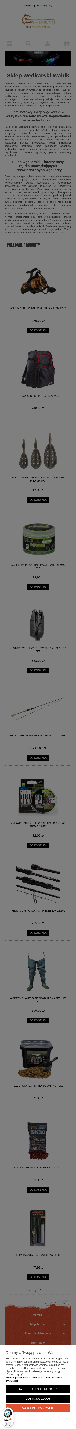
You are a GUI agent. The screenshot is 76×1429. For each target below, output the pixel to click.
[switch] (8, 1424)
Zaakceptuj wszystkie (38, 1408)
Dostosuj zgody (38, 1398)
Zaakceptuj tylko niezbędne (38, 1389)
